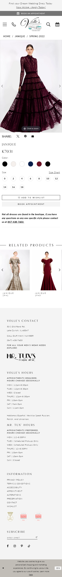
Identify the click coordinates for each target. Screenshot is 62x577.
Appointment (14, 491)
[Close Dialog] (3, 568)
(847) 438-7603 (15, 340)
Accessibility (14, 487)
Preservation (15, 498)
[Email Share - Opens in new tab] (32, 136)
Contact (12, 502)
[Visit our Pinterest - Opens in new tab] (22, 546)
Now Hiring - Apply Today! (31, 7)
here (31, 574)
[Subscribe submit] (36, 537)
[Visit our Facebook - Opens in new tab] (8, 546)
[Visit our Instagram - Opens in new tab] (14, 546)
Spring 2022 (37, 36)
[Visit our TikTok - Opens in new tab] (29, 546)
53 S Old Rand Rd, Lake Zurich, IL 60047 (18, 328)
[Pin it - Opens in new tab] (25, 136)
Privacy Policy (15, 479)
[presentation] (15, 270)
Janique (20, 36)
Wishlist (12, 506)
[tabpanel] (31, 86)
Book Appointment (31, 204)
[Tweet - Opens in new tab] (17, 136)
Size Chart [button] (54, 172)
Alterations (14, 494)
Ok (58, 568)
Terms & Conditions (18, 483)
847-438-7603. (16, 221)
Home (7, 36)
